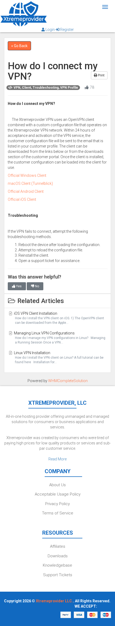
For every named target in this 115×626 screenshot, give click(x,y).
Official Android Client (26, 191)
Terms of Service (57, 513)
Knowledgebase (57, 565)
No (36, 286)
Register (66, 29)
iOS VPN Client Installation (58, 318)
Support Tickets (57, 574)
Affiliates (57, 546)
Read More (57, 459)
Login (50, 29)
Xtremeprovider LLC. (54, 601)
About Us (57, 484)
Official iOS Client (22, 199)
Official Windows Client (27, 175)
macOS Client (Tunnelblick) (30, 183)
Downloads (58, 556)
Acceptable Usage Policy (57, 494)
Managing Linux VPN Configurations (59, 337)
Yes (18, 286)
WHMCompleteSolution (68, 381)
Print (101, 75)
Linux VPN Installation (58, 357)
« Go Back (19, 46)
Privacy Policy (57, 503)
